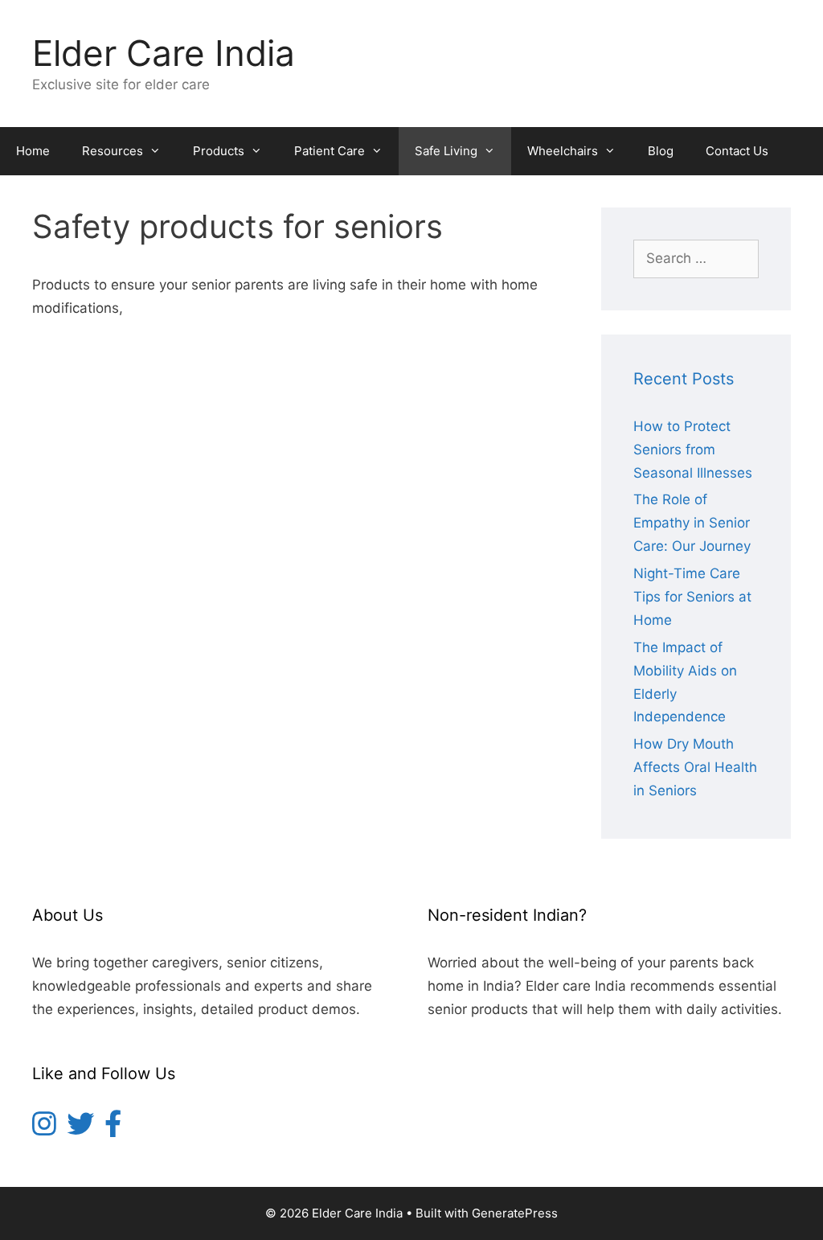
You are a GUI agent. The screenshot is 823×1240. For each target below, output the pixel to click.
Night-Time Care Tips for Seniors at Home (692, 596)
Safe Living (446, 150)
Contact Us (737, 150)
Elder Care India (163, 53)
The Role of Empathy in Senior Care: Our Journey (692, 522)
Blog (661, 150)
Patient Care (329, 150)
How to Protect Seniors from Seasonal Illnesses (692, 449)
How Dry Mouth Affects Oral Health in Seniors (695, 767)
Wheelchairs (562, 150)
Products (218, 150)
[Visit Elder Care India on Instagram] (44, 1129)
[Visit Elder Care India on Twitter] (80, 1129)
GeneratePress (515, 1213)
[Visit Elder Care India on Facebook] (112, 1129)
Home (33, 150)
